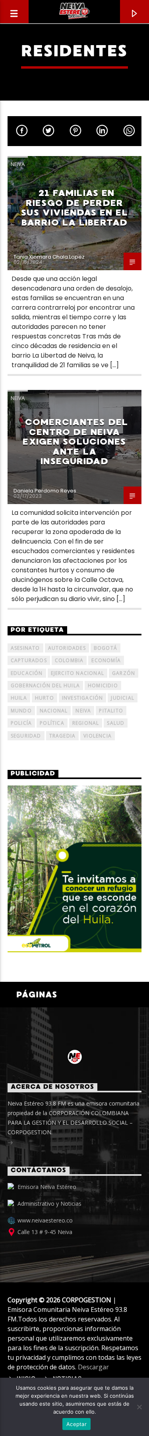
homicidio (103, 685)
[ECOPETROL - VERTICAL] (75, 868)
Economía (106, 660)
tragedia (62, 735)
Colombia (69, 660)
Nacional (54, 710)
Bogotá (105, 648)
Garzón (123, 673)
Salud (115, 723)
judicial (122, 697)
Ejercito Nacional (77, 673)
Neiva (18, 164)
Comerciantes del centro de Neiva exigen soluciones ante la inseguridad (75, 442)
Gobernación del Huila (45, 685)
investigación (82, 697)
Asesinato (25, 648)
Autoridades (67, 648)
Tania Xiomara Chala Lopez (49, 257)
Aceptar (76, 1424)
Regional (85, 723)
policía (21, 723)
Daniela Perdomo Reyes (45, 490)
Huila (19, 697)
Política (52, 723)
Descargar (93, 1367)
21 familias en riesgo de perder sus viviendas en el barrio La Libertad (74, 208)
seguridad (26, 735)
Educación (27, 673)
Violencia (97, 735)
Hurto (44, 697)
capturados (29, 660)
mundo (21, 710)
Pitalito (111, 710)
